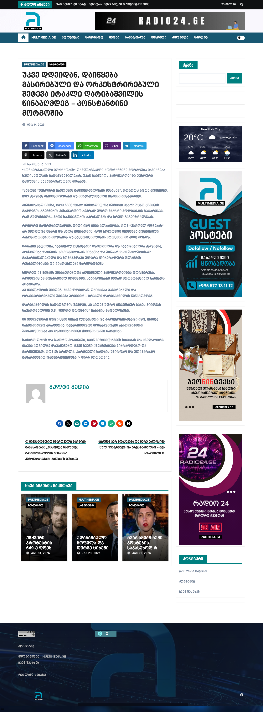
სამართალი (135, 37)
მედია (114, 37)
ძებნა (188, 65)
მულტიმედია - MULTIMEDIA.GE (42, 656)
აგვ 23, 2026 (40, 553)
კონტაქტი (187, 581)
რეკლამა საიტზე (193, 571)
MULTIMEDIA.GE (43, 37)
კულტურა (180, 37)
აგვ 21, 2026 (141, 553)
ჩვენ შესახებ (189, 591)
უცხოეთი (159, 37)
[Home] (23, 37)
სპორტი (201, 37)
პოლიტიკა (71, 37)
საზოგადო (94, 37)
